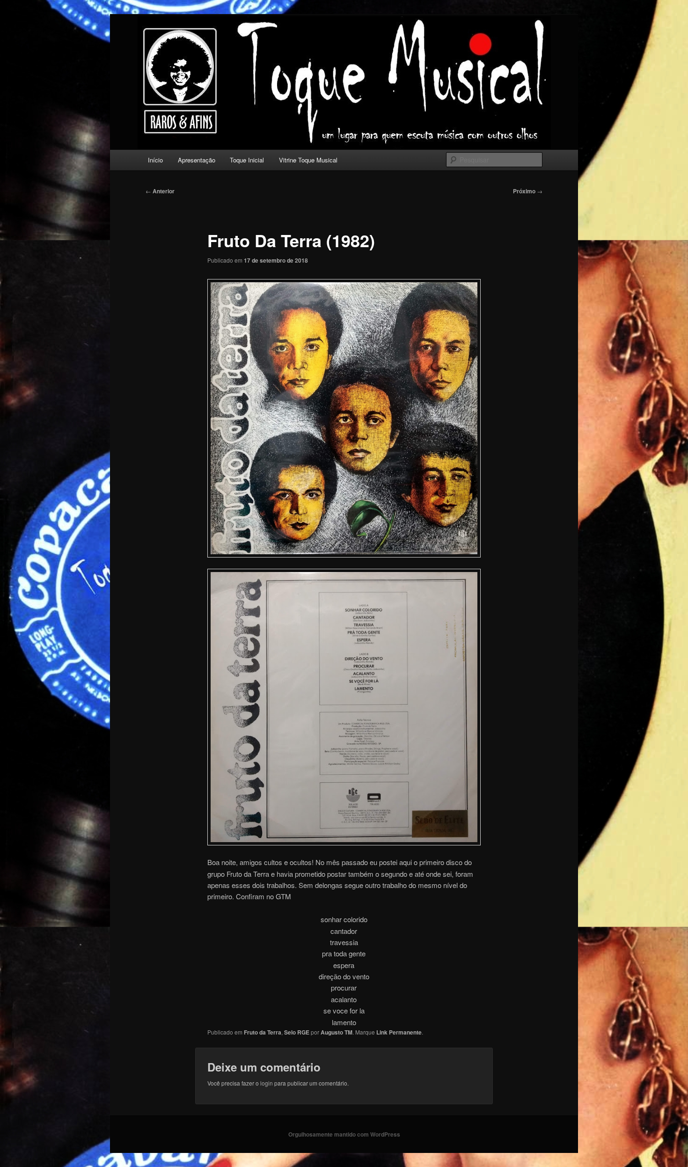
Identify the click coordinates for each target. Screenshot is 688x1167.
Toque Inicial (247, 159)
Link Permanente (399, 1032)
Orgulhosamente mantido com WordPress (344, 1134)
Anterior (160, 191)
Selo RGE (296, 1032)
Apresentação (196, 159)
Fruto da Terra (262, 1032)
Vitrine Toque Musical (308, 159)
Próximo (527, 191)
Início (155, 159)
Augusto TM (336, 1032)
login (266, 1083)
